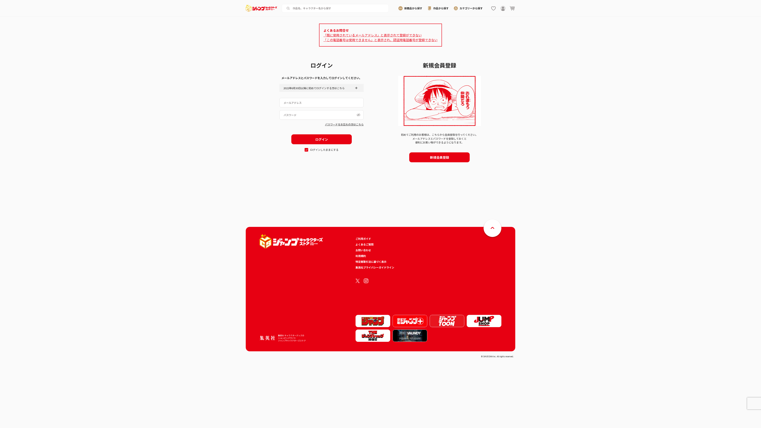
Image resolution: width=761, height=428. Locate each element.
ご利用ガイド (363, 239)
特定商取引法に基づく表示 (371, 262)
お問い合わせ (363, 250)
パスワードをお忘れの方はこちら (344, 124)
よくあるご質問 (365, 244)
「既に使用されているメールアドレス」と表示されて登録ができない (372, 35)
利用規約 (361, 256)
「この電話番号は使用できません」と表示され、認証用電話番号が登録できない (380, 39)
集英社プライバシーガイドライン (375, 267)
